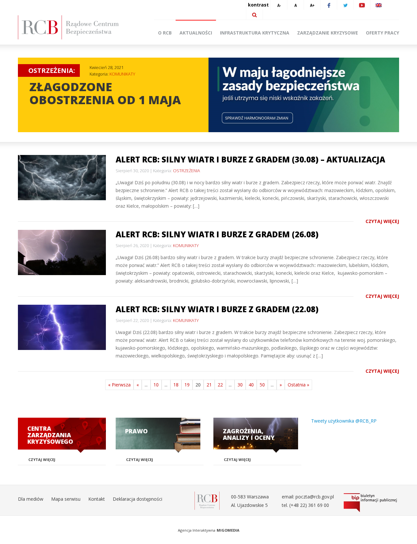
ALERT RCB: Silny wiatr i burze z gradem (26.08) (217, 234)
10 (156, 385)
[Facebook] (328, 5)
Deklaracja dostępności (137, 499)
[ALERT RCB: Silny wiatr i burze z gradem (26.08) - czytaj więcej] (62, 252)
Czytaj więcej (382, 221)
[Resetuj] (295, 5)
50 (262, 385)
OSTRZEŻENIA (186, 171)
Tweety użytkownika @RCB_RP (344, 421)
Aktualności (196, 33)
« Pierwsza (119, 385)
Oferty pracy (382, 33)
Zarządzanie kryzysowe (327, 33)
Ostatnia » (298, 385)
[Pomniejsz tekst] (278, 5)
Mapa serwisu (65, 499)
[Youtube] (361, 5)
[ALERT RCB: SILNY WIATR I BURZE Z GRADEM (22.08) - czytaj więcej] (62, 327)
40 (251, 385)
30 (240, 385)
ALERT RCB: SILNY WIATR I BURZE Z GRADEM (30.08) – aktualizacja (250, 159)
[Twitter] (345, 5)
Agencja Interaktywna (196, 530)
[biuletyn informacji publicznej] (371, 502)
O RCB (165, 33)
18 (176, 385)
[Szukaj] (254, 15)
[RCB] (207, 500)
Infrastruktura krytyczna (254, 33)
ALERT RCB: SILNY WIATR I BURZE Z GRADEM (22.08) (217, 309)
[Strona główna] (78, 27)
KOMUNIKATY (122, 74)
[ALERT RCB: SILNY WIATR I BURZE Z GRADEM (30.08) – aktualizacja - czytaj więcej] (62, 177)
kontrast (258, 5)
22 (220, 385)
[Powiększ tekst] (312, 5)
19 (187, 385)
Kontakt (96, 499)
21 (209, 385)
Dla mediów (30, 499)
